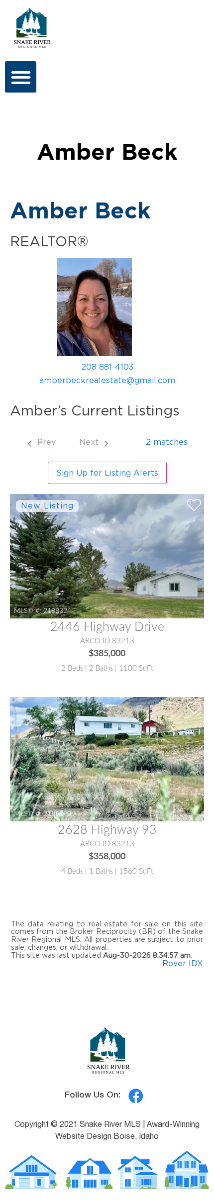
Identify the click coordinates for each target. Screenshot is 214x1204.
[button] (20, 77)
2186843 (57, 813)
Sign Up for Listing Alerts (107, 472)
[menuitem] (41, 442)
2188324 (57, 610)
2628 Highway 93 (107, 830)
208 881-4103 (107, 366)
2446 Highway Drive (107, 627)
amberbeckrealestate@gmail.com (107, 380)
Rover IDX (182, 963)
